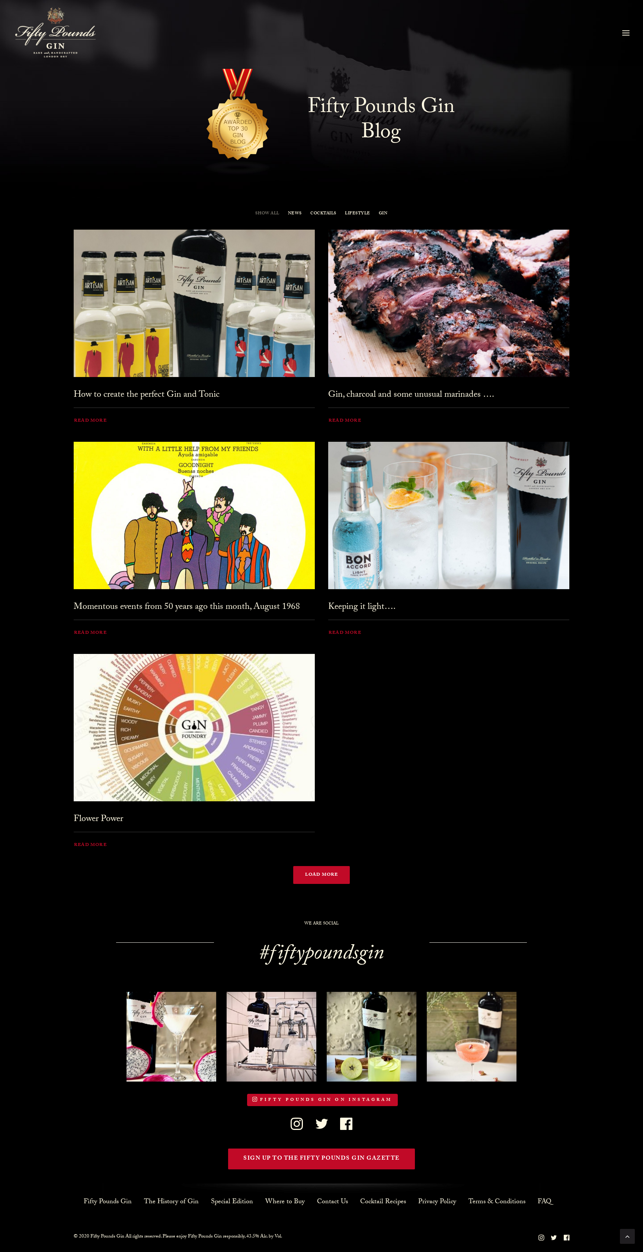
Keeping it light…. (362, 607)
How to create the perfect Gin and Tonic (147, 395)
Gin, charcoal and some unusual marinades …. (411, 395)
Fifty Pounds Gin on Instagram (326, 1100)
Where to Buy (285, 1202)
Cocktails (323, 213)
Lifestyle (357, 213)
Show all (267, 213)
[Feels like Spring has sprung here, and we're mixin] (371, 1037)
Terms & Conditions (496, 1202)
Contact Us (332, 1202)
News (295, 213)
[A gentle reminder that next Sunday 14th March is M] (171, 1037)
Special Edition (232, 1202)
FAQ (544, 1202)
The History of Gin (171, 1202)
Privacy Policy (437, 1202)
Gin (383, 213)
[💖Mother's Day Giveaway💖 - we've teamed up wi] (271, 1037)
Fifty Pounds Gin (108, 1202)
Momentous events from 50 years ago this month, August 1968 (187, 607)
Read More (90, 421)
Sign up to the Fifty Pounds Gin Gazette (321, 1159)
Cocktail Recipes (383, 1202)
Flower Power (98, 819)
